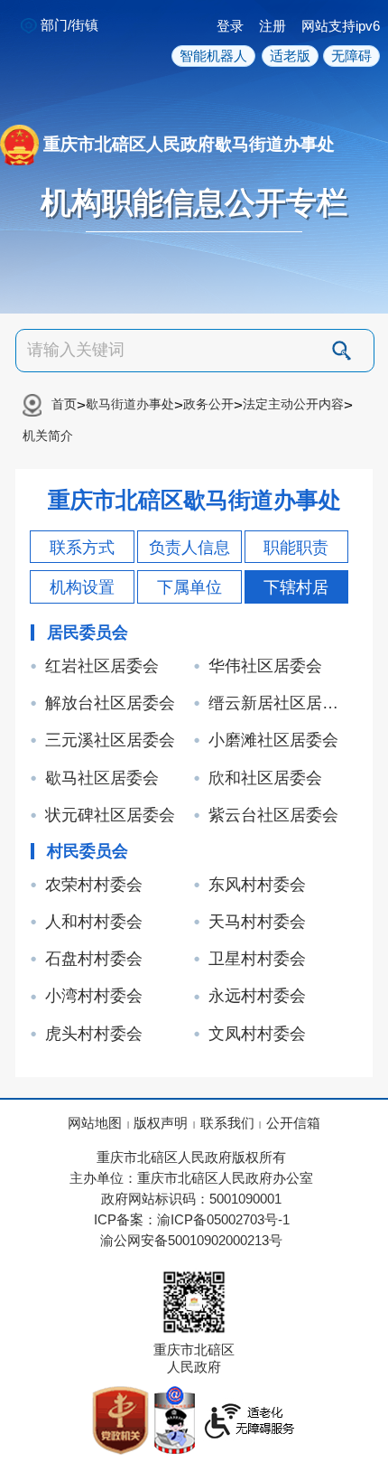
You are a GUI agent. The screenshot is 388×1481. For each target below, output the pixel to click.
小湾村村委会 (94, 996)
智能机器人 (213, 56)
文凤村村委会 (257, 1034)
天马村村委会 (257, 922)
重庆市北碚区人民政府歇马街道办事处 (189, 143)
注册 (272, 26)
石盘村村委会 (94, 959)
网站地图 (95, 1123)
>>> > (188, 419)
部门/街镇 (69, 25)
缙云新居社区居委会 (281, 703)
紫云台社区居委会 (273, 815)
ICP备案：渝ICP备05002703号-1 (192, 1220)
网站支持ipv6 (340, 26)
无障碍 (351, 56)
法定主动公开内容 (293, 404)
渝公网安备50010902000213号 (191, 1240)
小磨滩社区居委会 (273, 740)
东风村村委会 (257, 884)
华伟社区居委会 (265, 666)
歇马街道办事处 (130, 404)
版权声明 (161, 1123)
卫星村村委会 (257, 959)
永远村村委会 (257, 996)
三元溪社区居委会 (110, 740)
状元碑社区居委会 (110, 815)
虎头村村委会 (94, 1034)
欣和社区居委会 (265, 778)
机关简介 (48, 436)
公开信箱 (293, 1123)
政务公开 (208, 404)
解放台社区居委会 (110, 703)
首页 (64, 404)
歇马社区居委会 (102, 778)
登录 (230, 26)
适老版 (290, 56)
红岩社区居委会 (102, 666)
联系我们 (227, 1123)
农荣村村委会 (94, 884)
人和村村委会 (94, 922)
